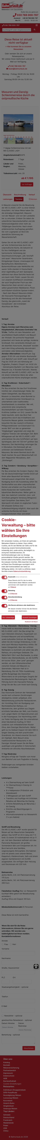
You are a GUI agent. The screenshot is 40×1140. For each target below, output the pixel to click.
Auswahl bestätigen (30, 617)
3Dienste (12, 593)
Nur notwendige (8, 617)
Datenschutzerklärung (21, 571)
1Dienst (12, 587)
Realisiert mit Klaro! (31, 621)
